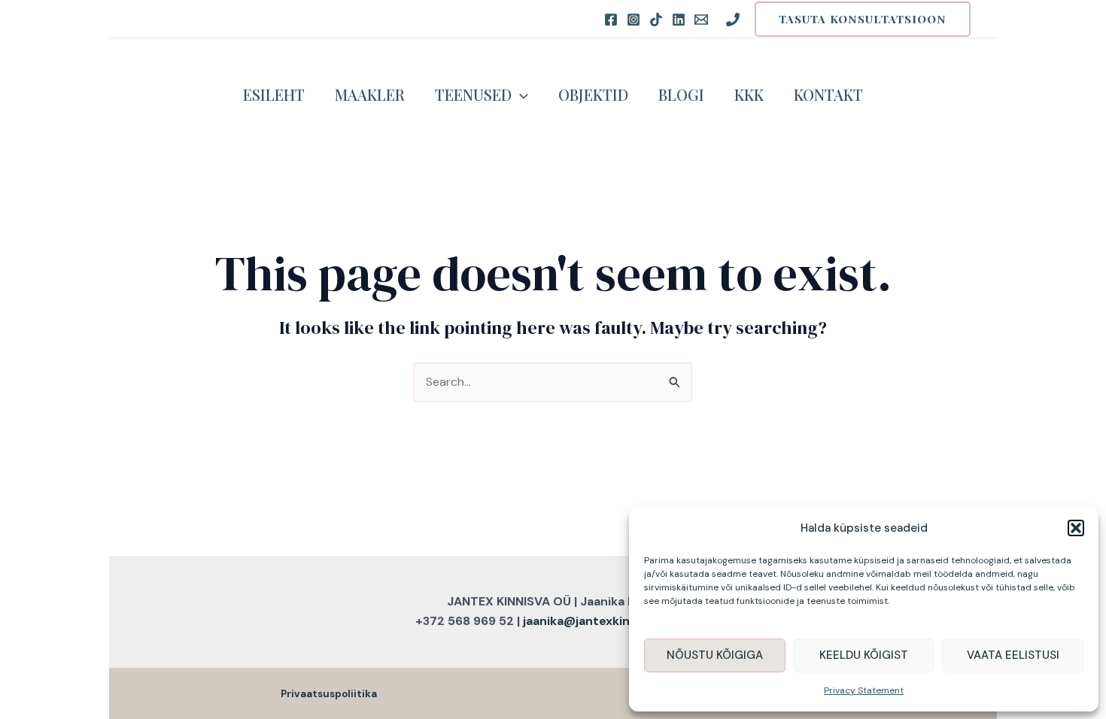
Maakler (370, 94)
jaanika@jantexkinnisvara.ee (607, 621)
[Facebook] (611, 19)
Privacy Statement (864, 690)
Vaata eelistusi (1013, 655)
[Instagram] (633, 19)
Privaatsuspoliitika (329, 693)
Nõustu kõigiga (715, 655)
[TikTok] (656, 19)
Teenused (473, 94)
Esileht (274, 94)
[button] (1075, 527)
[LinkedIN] (678, 19)
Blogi (681, 94)
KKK (749, 94)
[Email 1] (701, 19)
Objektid (593, 94)
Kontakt (828, 94)
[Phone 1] (733, 19)
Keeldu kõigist (863, 655)
